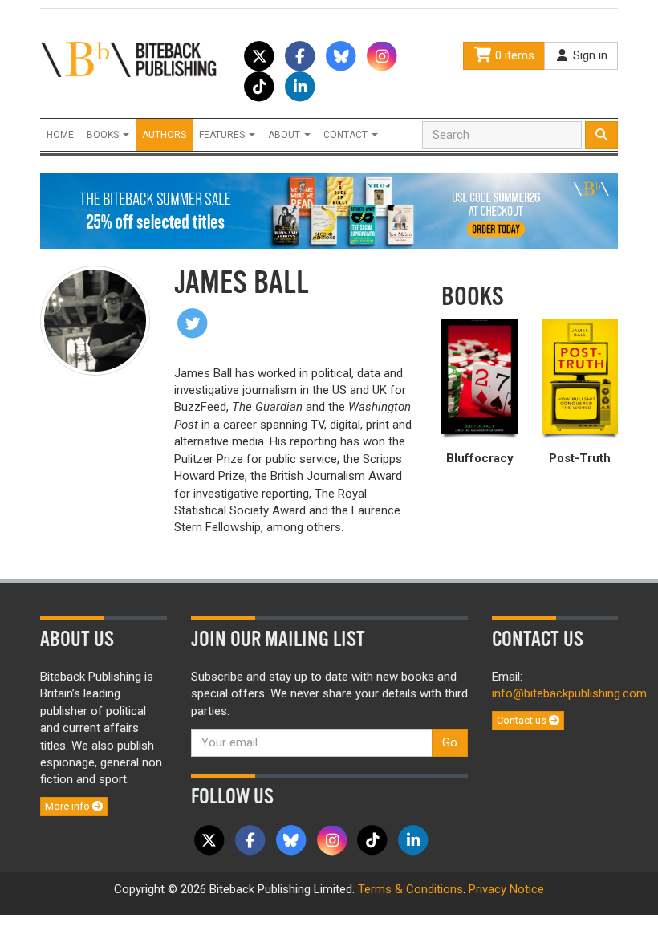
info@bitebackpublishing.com (569, 693)
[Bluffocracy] (479, 377)
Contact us (523, 720)
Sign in (588, 55)
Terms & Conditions (410, 889)
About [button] (285, 134)
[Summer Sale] (329, 210)
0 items (513, 55)
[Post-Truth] (580, 377)
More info (68, 806)
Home (60, 134)
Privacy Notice (506, 889)
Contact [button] (346, 134)
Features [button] (223, 134)
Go (449, 742)
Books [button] (104, 134)
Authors (164, 134)
